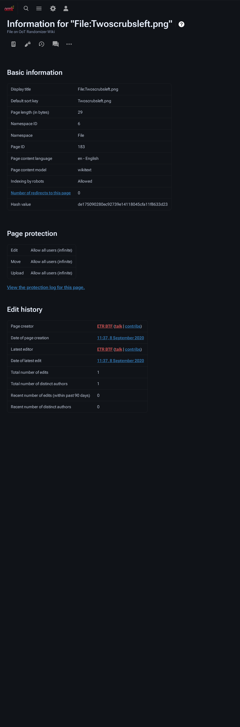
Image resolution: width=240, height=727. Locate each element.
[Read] (13, 44)
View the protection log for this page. (46, 287)
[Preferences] (53, 8)
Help (182, 24)
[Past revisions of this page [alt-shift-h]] (41, 44)
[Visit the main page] (9, 8)
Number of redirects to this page (41, 193)
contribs (132, 326)
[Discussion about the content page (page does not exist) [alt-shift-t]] (55, 44)
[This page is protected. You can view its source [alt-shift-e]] (27, 44)
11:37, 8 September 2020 (120, 337)
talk (118, 326)
